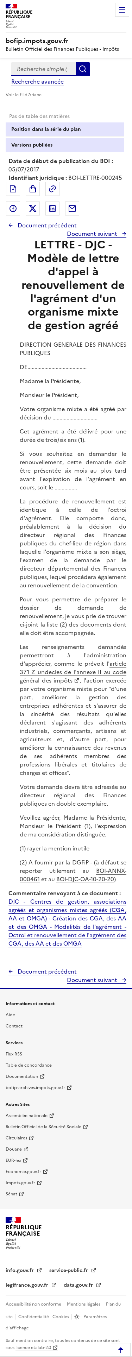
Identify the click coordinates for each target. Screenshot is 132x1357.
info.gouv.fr (20, 1270)
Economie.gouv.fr (23, 1171)
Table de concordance (29, 1065)
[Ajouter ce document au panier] (33, 189)
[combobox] (43, 69)
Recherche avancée (37, 81)
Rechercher (83, 69)
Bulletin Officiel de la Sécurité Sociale (43, 1127)
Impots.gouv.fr (20, 1183)
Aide (10, 1015)
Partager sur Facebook (13, 208)
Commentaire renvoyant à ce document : (64, 893)
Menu (122, 10)
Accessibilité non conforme (34, 1304)
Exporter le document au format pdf (13, 189)
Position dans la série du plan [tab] (46, 129)
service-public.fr (69, 1270)
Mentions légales (84, 1304)
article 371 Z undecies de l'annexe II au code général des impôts (73, 672)
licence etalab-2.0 (33, 1347)
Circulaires (16, 1138)
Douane (14, 1149)
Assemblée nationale (27, 1115)
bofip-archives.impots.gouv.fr (35, 1087)
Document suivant (93, 233)
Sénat (11, 1194)
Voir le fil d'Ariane (24, 95)
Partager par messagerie (72, 208)
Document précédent (46, 225)
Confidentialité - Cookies (44, 1317)
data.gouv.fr (79, 1285)
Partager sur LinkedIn (52, 208)
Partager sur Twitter (33, 208)
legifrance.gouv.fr (28, 1285)
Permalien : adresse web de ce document (52, 189)
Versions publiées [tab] (31, 145)
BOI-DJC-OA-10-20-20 (85, 879)
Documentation (22, 1076)
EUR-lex (13, 1160)
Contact (14, 1026)
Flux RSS (14, 1054)
